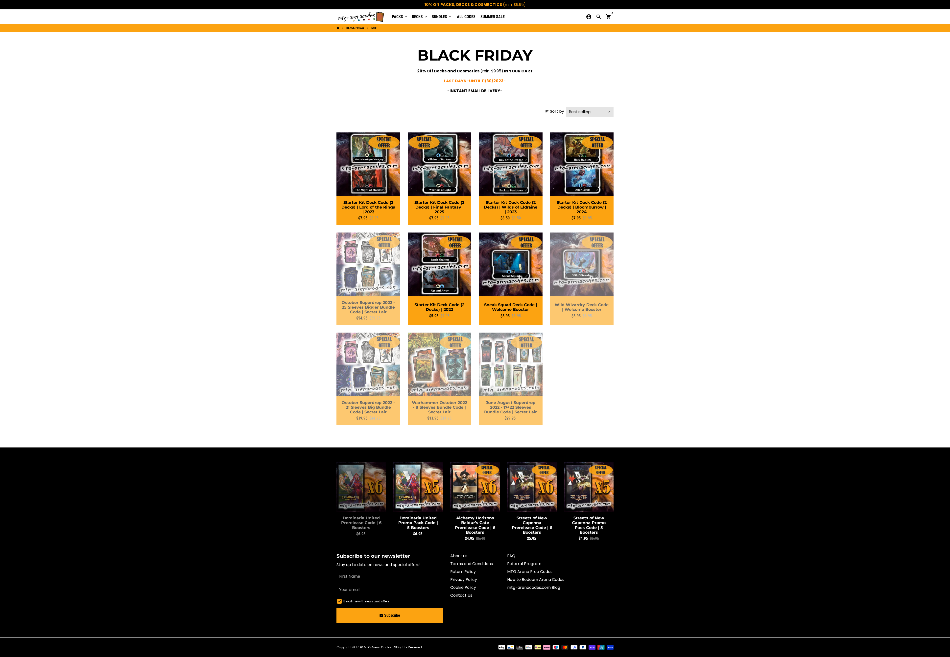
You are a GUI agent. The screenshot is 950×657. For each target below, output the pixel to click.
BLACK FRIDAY (355, 28)
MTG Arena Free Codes (529, 571)
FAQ (511, 556)
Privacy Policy (463, 579)
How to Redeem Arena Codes (535, 579)
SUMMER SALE (492, 16)
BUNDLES (442, 16)
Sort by (554, 111)
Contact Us (461, 595)
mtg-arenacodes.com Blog (533, 587)
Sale (374, 28)
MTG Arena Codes (377, 647)
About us (458, 556)
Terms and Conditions (471, 564)
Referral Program (524, 564)
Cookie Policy (463, 587)
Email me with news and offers (366, 601)
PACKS (400, 16)
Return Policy (463, 571)
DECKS (420, 16)
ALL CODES (466, 16)
